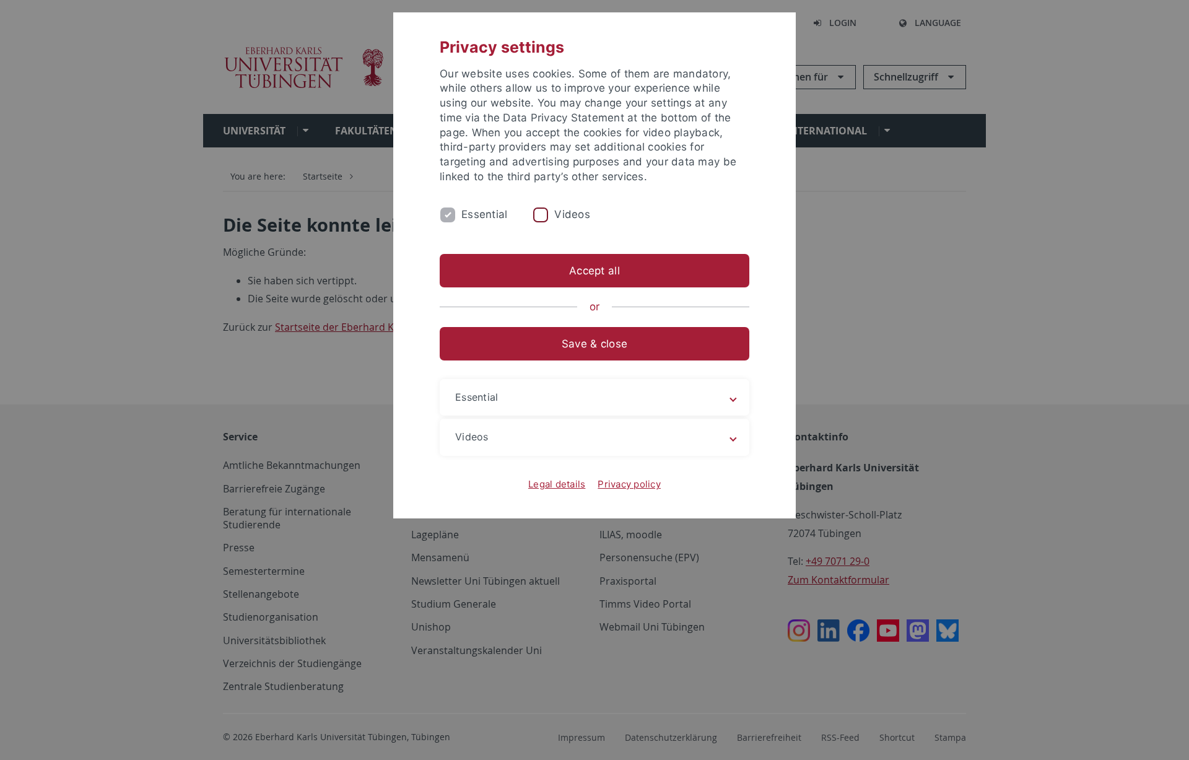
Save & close (594, 344)
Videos (572, 214)
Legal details (556, 484)
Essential (484, 214)
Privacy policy (629, 484)
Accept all (594, 270)
